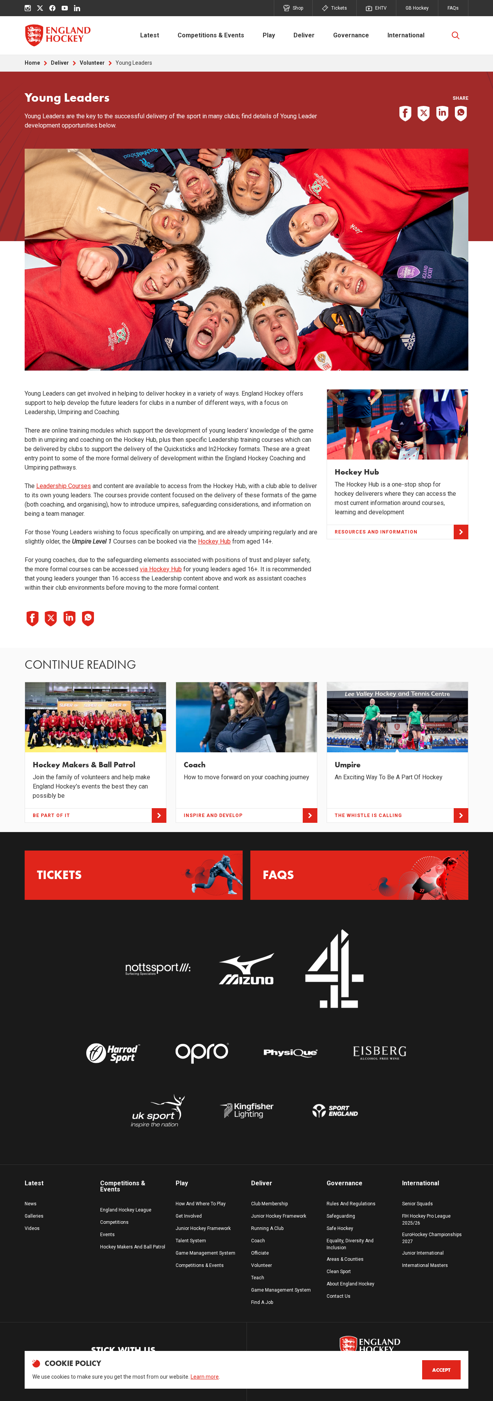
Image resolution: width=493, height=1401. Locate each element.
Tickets (339, 8)
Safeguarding (341, 1216)
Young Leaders (134, 63)
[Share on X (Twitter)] (423, 113)
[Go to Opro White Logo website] (202, 1053)
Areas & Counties (345, 1259)
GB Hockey (417, 8)
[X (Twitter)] (40, 8)
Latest (149, 35)
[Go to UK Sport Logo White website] (157, 1111)
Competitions (114, 1222)
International (405, 35)
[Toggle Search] (455, 35)
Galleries (34, 1216)
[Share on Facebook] (405, 113)
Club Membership (269, 1203)
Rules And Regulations (351, 1203)
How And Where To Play (201, 1203)
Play (269, 35)
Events (107, 1234)
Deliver (304, 35)
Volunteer (92, 63)
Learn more (205, 1377)
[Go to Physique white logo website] (290, 1053)
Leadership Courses (63, 486)
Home (32, 63)
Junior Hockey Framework (203, 1228)
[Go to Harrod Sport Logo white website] (113, 1053)
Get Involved (189, 1216)
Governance (351, 35)
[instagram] (28, 8)
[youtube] (65, 8)
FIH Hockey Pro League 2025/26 (426, 1219)
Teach (257, 1277)
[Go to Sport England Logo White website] (335, 1111)
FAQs (453, 8)
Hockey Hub (214, 541)
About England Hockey (350, 1284)
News (31, 1203)
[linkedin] (77, 8)
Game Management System (205, 1253)
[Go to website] (157, 969)
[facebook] (52, 8)
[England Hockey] (58, 35)
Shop (298, 8)
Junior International (423, 1253)
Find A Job (262, 1302)
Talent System (191, 1240)
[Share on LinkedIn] (442, 113)
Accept (441, 1369)
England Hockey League (125, 1210)
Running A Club (267, 1228)
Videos (32, 1228)
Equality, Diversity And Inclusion (350, 1244)
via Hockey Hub (161, 569)
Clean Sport (339, 1271)
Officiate (260, 1253)
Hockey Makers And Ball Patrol (132, 1247)
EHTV (381, 8)
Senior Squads (417, 1203)
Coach (258, 1240)
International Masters (425, 1265)
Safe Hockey (340, 1228)
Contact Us (338, 1296)
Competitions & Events (211, 35)
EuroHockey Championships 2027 (432, 1238)
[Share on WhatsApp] (460, 113)
